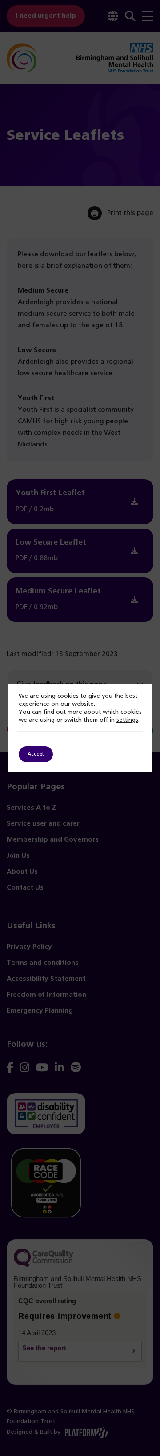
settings (127, 720)
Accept (36, 754)
